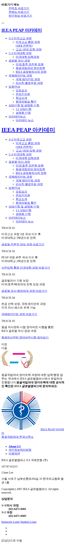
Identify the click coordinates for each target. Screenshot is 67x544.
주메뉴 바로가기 (19, 11)
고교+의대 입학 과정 (29, 49)
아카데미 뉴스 (25, 120)
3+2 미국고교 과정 (20, 38)
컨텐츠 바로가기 (19, 8)
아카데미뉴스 (17, 116)
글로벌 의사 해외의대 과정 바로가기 (24, 290)
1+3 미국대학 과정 (20, 53)
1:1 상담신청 (23, 109)
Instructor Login (10, 521)
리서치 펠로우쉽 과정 (29, 83)
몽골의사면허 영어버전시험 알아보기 (25, 337)
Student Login (28, 521)
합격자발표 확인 (26, 101)
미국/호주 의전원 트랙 (30, 64)
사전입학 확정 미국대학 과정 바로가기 (25, 267)
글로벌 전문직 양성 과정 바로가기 (22, 244)
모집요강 (21, 90)
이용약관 (14, 453)
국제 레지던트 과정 (28, 79)
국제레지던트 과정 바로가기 (19, 314)
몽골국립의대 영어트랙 (30, 68)
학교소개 (21, 97)
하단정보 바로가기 (20, 15)
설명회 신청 (23, 112)
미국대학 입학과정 (27, 56)
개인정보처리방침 (20, 449)
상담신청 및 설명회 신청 (24, 105)
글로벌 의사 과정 (19, 60)
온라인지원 (23, 94)
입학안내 (14, 86)
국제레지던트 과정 (20, 75)
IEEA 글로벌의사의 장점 (31, 71)
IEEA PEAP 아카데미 (28, 130)
